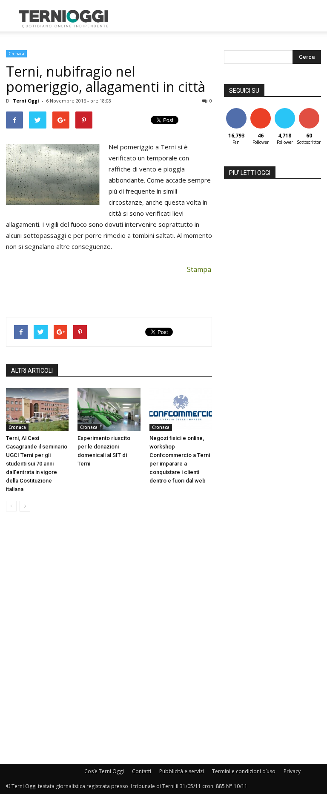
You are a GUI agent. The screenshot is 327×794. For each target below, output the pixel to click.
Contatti (141, 771)
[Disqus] (109, 638)
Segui (260, 111)
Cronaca (16, 54)
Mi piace (236, 111)
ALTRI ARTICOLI (32, 370)
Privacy (292, 771)
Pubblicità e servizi (181, 771)
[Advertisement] (221, 18)
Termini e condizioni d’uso (243, 771)
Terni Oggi (26, 100)
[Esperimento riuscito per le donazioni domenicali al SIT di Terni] (108, 409)
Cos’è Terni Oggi (104, 771)
